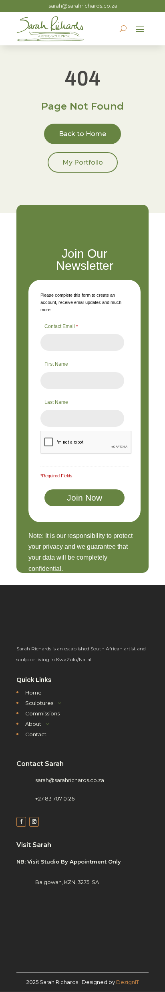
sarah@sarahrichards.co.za (82, 5)
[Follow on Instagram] (34, 822)
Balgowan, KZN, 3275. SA (67, 882)
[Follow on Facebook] (21, 822)
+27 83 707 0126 (54, 798)
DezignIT (127, 982)
